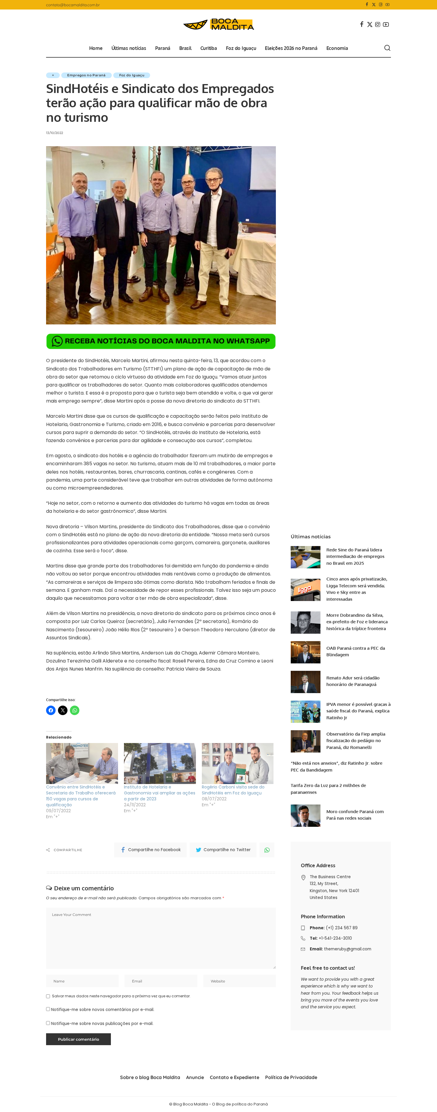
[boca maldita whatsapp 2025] (161, 341)
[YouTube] (387, 5)
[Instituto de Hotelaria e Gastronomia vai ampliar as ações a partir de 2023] (160, 763)
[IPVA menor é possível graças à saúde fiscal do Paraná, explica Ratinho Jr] (305, 712)
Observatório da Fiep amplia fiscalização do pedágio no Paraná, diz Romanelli (355, 740)
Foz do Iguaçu (131, 75)
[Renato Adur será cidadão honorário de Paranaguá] (305, 682)
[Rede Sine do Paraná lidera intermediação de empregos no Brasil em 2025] (305, 557)
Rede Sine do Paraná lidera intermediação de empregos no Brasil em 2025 (355, 556)
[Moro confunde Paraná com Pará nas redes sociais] (305, 816)
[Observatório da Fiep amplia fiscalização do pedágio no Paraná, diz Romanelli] (305, 741)
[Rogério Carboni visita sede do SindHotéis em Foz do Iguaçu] (238, 763)
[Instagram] (380, 5)
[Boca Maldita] (218, 24)
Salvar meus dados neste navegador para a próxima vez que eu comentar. (121, 996)
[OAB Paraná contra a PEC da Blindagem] (305, 652)
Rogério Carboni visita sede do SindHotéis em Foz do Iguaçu (233, 790)
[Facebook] (367, 5)
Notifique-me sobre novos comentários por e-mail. (102, 1009)
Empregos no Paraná (86, 75)
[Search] (387, 48)
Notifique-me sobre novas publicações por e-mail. (102, 1023)
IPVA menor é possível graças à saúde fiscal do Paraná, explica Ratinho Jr (358, 710)
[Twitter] (373, 5)
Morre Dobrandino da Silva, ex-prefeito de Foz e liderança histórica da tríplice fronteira (357, 621)
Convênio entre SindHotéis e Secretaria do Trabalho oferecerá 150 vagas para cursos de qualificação (81, 796)
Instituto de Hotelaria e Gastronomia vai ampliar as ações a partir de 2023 (159, 793)
